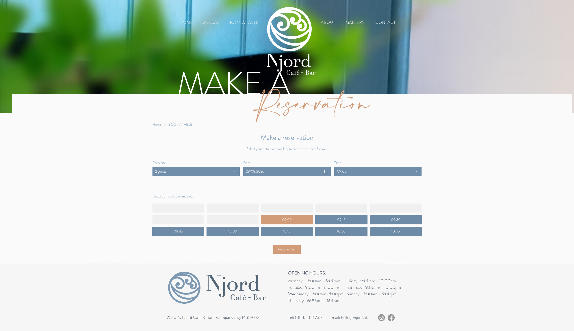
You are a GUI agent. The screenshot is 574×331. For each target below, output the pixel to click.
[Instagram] (381, 317)
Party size (159, 162)
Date (246, 162)
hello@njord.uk (354, 317)
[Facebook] (391, 317)
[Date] (326, 171)
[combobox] (196, 171)
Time (337, 162)
